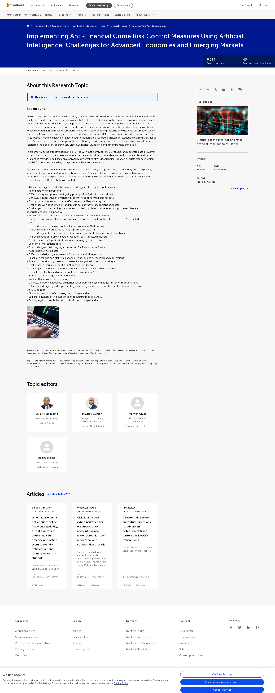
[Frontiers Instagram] (258, 628)
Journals (77, 643)
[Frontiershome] (16, 5)
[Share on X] (215, 89)
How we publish (82, 649)
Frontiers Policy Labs (138, 637)
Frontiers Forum (135, 630)
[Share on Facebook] (232, 89)
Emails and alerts (188, 637)
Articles (82, 15)
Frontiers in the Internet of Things (51, 26)
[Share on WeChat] (240, 89)
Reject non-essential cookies (222, 682)
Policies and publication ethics (32, 643)
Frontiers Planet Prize (138, 649)
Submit (183, 649)
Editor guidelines (24, 649)
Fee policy (21, 655)
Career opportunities (191, 655)
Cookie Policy (121, 683)
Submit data (123, 5)
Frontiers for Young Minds (140, 643)
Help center (186, 630)
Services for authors (26, 637)
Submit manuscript (99, 5)
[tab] (32, 71)
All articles (74, 5)
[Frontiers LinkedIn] (249, 628)
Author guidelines (25, 630)
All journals (56, 5)
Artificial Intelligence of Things (89, 26)
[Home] (28, 26)
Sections (63, 15)
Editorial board (122, 15)
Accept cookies (222, 689)
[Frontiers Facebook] (231, 628)
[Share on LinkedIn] (223, 89)
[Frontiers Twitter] (240, 628)
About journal (143, 15)
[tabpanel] (137, 340)
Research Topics (100, 15)
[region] (137, 680)
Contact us (185, 643)
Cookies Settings (222, 674)
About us (36, 5)
